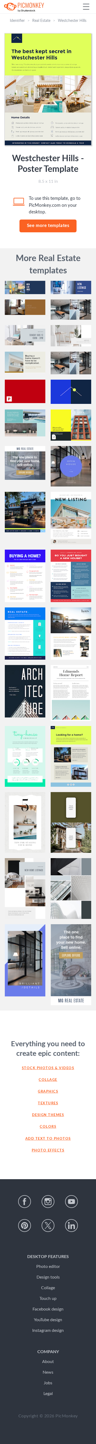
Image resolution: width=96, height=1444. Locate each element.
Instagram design (48, 1330)
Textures (48, 1103)
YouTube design (48, 1320)
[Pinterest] (24, 1225)
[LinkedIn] (71, 1225)
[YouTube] (71, 1201)
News (48, 1372)
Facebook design (48, 1309)
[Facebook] (24, 1201)
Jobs (48, 1383)
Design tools (48, 1277)
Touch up (48, 1298)
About (48, 1362)
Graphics (48, 1091)
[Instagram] (48, 1201)
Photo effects (48, 1150)
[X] (48, 1225)
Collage (48, 1080)
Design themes (48, 1115)
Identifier (17, 21)
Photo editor (48, 1266)
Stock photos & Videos (48, 1068)
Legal (48, 1394)
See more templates (48, 225)
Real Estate (41, 21)
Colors (48, 1127)
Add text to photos (48, 1139)
